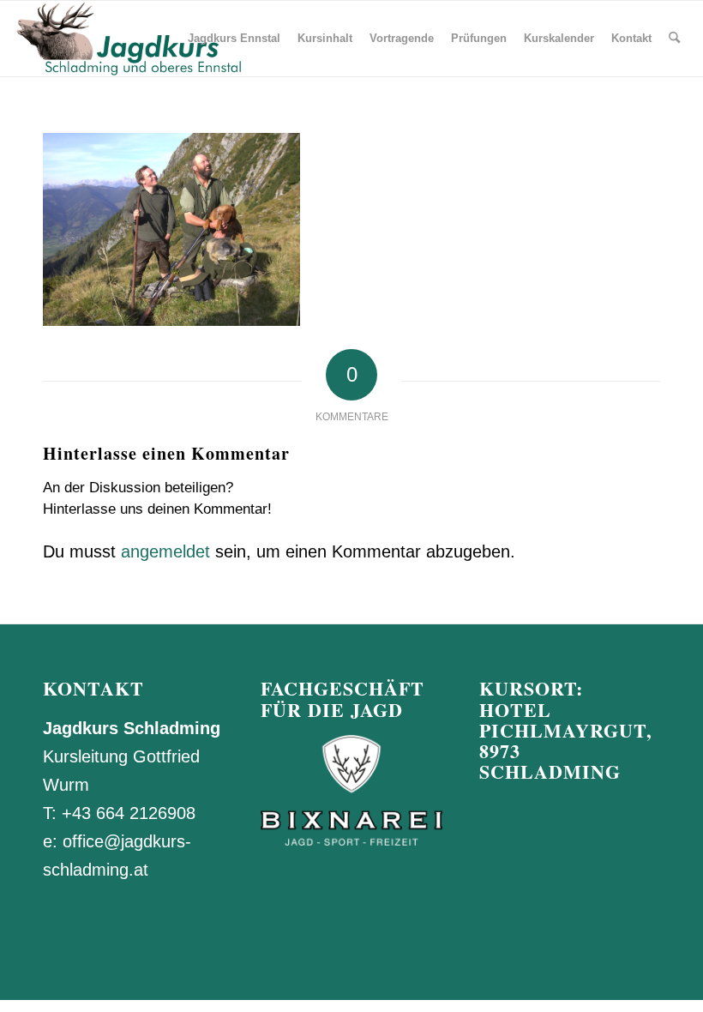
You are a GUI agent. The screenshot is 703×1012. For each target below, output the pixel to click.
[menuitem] (234, 38)
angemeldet (165, 551)
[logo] (128, 38)
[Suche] (674, 38)
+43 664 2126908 (128, 813)
